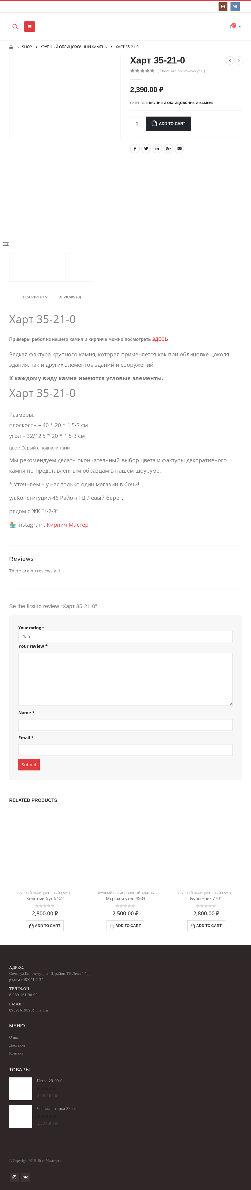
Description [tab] (34, 297)
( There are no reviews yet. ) (181, 71)
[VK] (234, 6)
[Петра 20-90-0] (20, 1088)
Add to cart (172, 123)
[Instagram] (223, 6)
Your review (33, 646)
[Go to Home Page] (11, 47)
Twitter (146, 148)
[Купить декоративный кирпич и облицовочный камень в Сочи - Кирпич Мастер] (54, 26)
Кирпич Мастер (67, 524)
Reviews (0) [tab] (69, 297)
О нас (14, 1037)
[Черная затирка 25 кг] (20, 1116)
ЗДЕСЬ (160, 339)
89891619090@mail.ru (28, 1010)
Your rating (31, 627)
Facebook (135, 148)
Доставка (17, 1045)
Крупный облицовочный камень (181, 102)
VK (25, 1177)
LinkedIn (157, 148)
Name (26, 713)
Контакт (16, 1053)
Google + (168, 148)
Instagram (14, 1177)
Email (179, 148)
